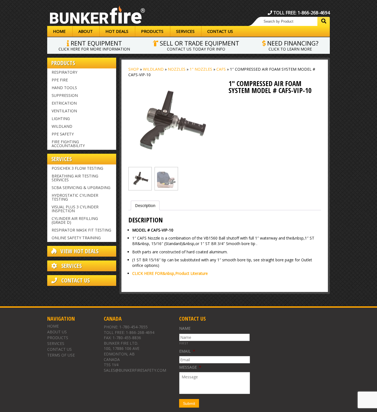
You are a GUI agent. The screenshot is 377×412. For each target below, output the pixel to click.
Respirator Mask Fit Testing (81, 230)
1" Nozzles (201, 69)
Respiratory (64, 72)
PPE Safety (63, 134)
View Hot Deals (79, 251)
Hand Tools (64, 87)
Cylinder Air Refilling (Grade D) (75, 220)
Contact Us (220, 31)
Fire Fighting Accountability (68, 143)
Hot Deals (116, 31)
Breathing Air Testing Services (75, 177)
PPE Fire (60, 80)
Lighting (61, 118)
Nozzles (176, 69)
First (184, 343)
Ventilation (64, 110)
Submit (189, 403)
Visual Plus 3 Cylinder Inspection (75, 208)
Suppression (65, 95)
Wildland (62, 126)
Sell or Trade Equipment (198, 45)
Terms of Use (61, 355)
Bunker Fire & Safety (97, 16)
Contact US (75, 280)
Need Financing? (292, 45)
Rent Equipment (94, 45)
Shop (133, 69)
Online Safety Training (76, 237)
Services (185, 31)
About (85, 31)
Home (59, 31)
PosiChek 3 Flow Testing (77, 168)
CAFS (221, 69)
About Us (57, 331)
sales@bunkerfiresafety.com (135, 370)
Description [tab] (145, 205)
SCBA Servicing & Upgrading (81, 187)
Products (152, 31)
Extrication (64, 103)
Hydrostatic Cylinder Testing (75, 197)
